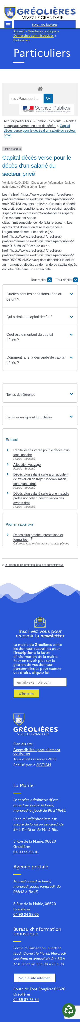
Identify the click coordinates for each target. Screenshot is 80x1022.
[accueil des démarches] (40, 88)
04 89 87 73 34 (26, 999)
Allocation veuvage (27, 464)
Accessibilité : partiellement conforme (36, 751)
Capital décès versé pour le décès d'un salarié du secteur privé (40, 130)
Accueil (18, 31)
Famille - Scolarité (49, 121)
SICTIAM (43, 764)
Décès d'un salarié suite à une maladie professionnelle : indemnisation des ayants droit (41, 498)
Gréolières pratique (42, 31)
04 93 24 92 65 (26, 914)
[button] (8, 24)
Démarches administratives (33, 35)
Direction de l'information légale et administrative (34, 564)
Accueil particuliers (18, 121)
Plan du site (23, 743)
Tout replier (39, 280)
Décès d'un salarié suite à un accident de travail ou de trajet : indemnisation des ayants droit (40, 479)
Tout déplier (64, 280)
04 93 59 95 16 (25, 851)
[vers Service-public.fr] (46, 109)
